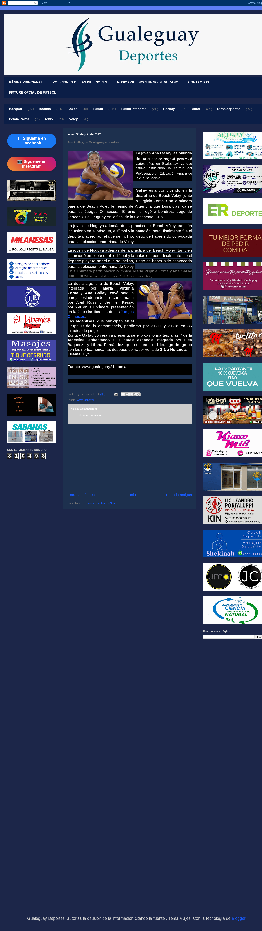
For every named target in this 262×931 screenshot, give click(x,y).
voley (73, 119)
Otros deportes (228, 109)
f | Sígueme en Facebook (32, 140)
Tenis (48, 119)
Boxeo (72, 109)
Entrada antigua (179, 495)
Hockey (169, 109)
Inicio (134, 495)
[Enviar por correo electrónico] (123, 394)
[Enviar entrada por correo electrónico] (116, 394)
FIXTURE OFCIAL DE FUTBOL (32, 92)
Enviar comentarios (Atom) (100, 503)
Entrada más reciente (85, 495)
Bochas (45, 109)
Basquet (15, 109)
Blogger (238, 918)
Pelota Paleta (19, 119)
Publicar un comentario (89, 415)
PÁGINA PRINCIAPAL (26, 82)
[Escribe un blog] (127, 394)
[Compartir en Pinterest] (139, 394)
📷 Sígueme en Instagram (31, 163)
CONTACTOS (198, 82)
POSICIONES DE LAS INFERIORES (80, 82)
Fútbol (98, 109)
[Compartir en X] (131, 394)
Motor (195, 109)
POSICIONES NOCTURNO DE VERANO (147, 82)
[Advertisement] (130, 458)
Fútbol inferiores (133, 109)
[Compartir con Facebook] (135, 394)
